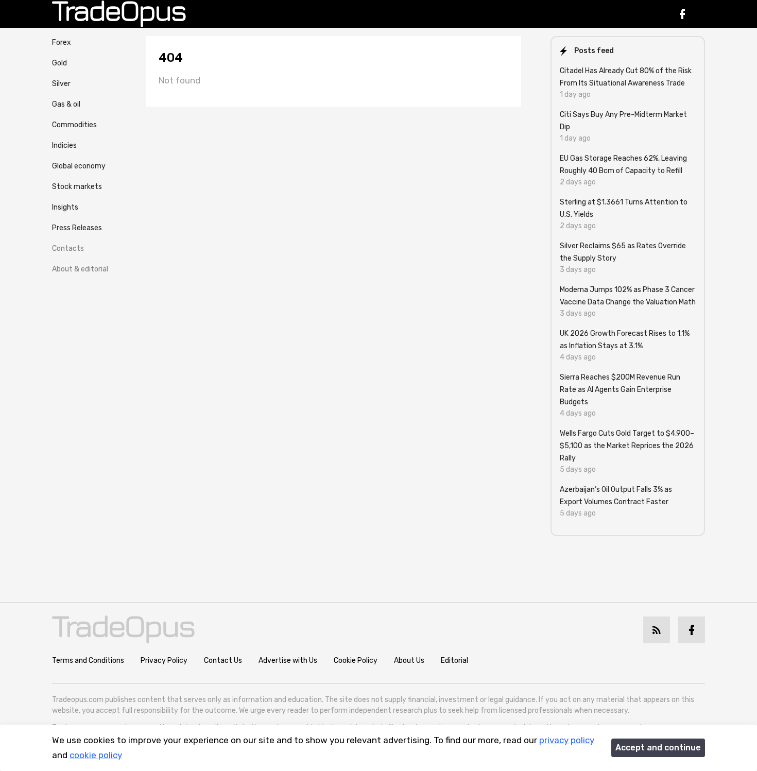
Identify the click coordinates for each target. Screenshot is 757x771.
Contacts (68, 248)
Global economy (79, 166)
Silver (61, 83)
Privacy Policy (164, 660)
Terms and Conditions (88, 660)
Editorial (454, 660)
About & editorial (80, 269)
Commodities (74, 125)
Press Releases (77, 228)
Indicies (64, 145)
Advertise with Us (288, 660)
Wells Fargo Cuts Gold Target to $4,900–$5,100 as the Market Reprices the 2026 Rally (627, 445)
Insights (65, 207)
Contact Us (223, 660)
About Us (409, 660)
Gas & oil (66, 104)
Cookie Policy (355, 660)
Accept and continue (658, 747)
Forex (61, 42)
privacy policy (566, 740)
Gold (59, 63)
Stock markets (77, 186)
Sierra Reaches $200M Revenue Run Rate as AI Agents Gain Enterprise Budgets (620, 389)
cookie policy (96, 755)
